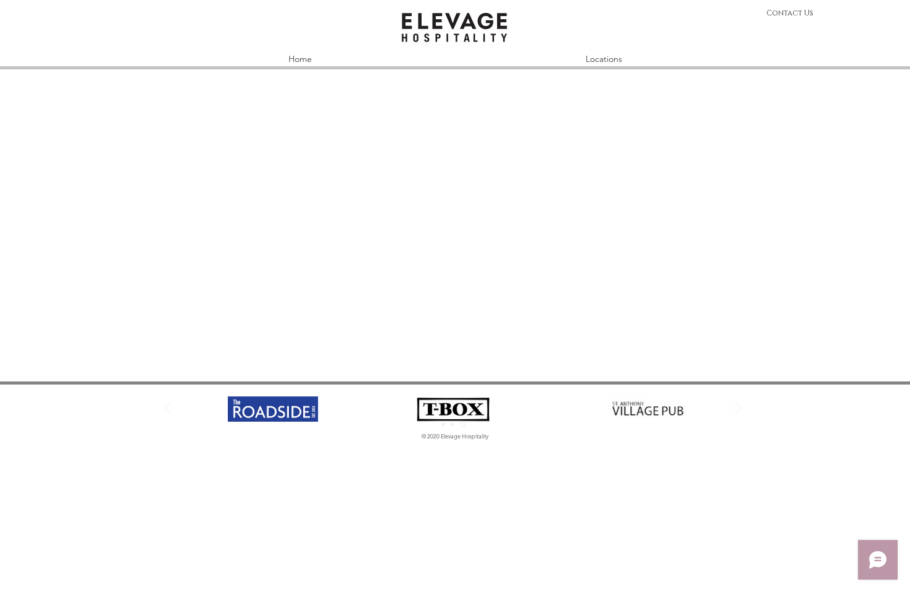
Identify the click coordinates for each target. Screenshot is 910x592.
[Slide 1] (443, 424)
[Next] (738, 409)
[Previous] (168, 409)
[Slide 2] (452, 424)
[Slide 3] (463, 424)
